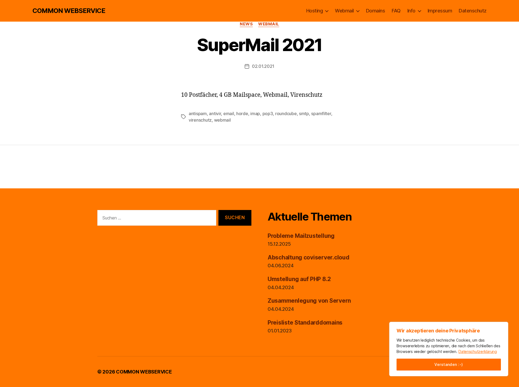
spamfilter (321, 113)
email (228, 113)
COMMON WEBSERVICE (68, 11)
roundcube (286, 113)
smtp (304, 113)
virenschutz (200, 120)
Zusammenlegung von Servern (309, 300)
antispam (198, 113)
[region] (448, 349)
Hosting (314, 11)
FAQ (396, 11)
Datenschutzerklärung (477, 351)
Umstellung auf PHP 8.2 (299, 279)
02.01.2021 (263, 66)
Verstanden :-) (448, 364)
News (246, 24)
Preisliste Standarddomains (305, 322)
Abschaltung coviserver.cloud (308, 257)
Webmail (344, 11)
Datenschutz (473, 11)
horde (242, 113)
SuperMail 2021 (259, 44)
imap (255, 113)
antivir (215, 113)
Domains (375, 11)
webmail (222, 120)
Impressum (440, 11)
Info (411, 11)
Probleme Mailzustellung (301, 235)
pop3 (267, 113)
